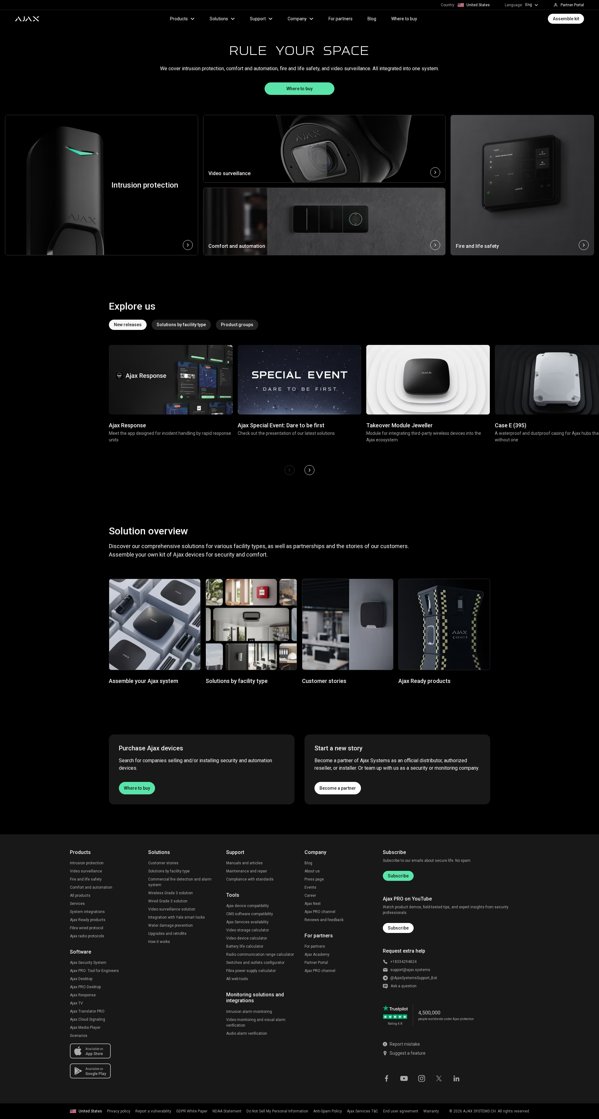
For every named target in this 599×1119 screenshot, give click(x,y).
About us (312, 871)
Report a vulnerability (153, 1111)
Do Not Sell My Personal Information (277, 1111)
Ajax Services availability (247, 922)
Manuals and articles (244, 863)
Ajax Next (312, 903)
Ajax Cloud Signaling (87, 1019)
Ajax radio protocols (87, 936)
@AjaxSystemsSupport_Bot (413, 978)
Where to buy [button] (299, 88)
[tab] (128, 325)
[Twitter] (439, 1077)
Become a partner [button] (337, 788)
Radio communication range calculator (260, 954)
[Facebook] (386, 1077)
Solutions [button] (219, 18)
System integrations (87, 912)
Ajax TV (76, 1003)
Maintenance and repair (246, 871)
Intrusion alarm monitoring (249, 1011)
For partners (341, 18)
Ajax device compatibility (247, 906)
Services (77, 903)
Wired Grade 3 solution (167, 901)
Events (310, 887)
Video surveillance (86, 871)
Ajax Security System (88, 962)
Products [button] (179, 18)
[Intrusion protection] (101, 245)
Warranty (431, 1111)
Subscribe (398, 875)
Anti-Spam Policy (327, 1111)
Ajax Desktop (81, 979)
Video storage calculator (247, 930)
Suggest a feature (408, 1053)
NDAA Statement (226, 1111)
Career (310, 895)
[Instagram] (421, 1077)
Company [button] (297, 18)
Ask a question (403, 986)
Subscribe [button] (398, 927)
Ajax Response (83, 995)
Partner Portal (316, 962)
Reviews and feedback (323, 920)
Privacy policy (118, 1111)
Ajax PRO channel (319, 912)
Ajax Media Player (85, 1027)
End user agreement (400, 1111)
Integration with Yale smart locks (176, 917)
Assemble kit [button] (566, 18)
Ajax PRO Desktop (85, 987)
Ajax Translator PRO (87, 1011)
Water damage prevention (170, 925)
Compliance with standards (250, 879)
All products (80, 895)
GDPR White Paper (191, 1111)
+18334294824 (403, 961)
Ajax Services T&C (362, 1111)
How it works (159, 942)
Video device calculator (246, 938)
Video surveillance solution (171, 909)
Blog (372, 18)
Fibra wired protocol (86, 928)
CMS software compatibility (249, 914)
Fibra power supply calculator (251, 971)
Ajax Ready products (87, 920)
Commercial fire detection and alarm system (180, 882)
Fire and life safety (86, 879)
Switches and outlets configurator (255, 962)
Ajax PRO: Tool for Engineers (94, 971)
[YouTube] (404, 1077)
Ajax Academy (316, 954)
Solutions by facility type (169, 871)
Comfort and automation (91, 887)
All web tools (237, 979)
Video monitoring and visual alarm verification (255, 1023)
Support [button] (258, 18)
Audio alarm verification (246, 1033)
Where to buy (404, 18)
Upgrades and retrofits (167, 933)
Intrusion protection (87, 863)
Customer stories (163, 863)
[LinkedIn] (456, 1077)
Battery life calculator (244, 946)
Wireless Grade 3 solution (170, 893)
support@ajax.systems (410, 970)
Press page (314, 879)
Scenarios (78, 1035)
